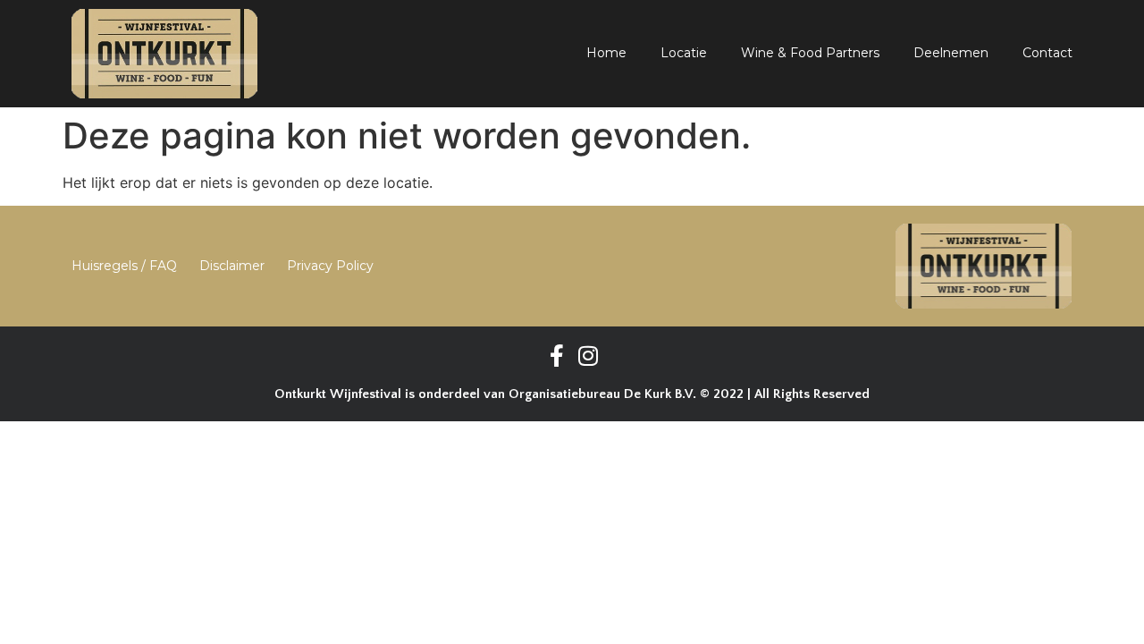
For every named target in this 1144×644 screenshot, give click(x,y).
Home (606, 53)
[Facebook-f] (556, 355)
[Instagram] (587, 355)
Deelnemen (950, 53)
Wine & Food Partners (810, 53)
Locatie (683, 53)
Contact (1047, 53)
